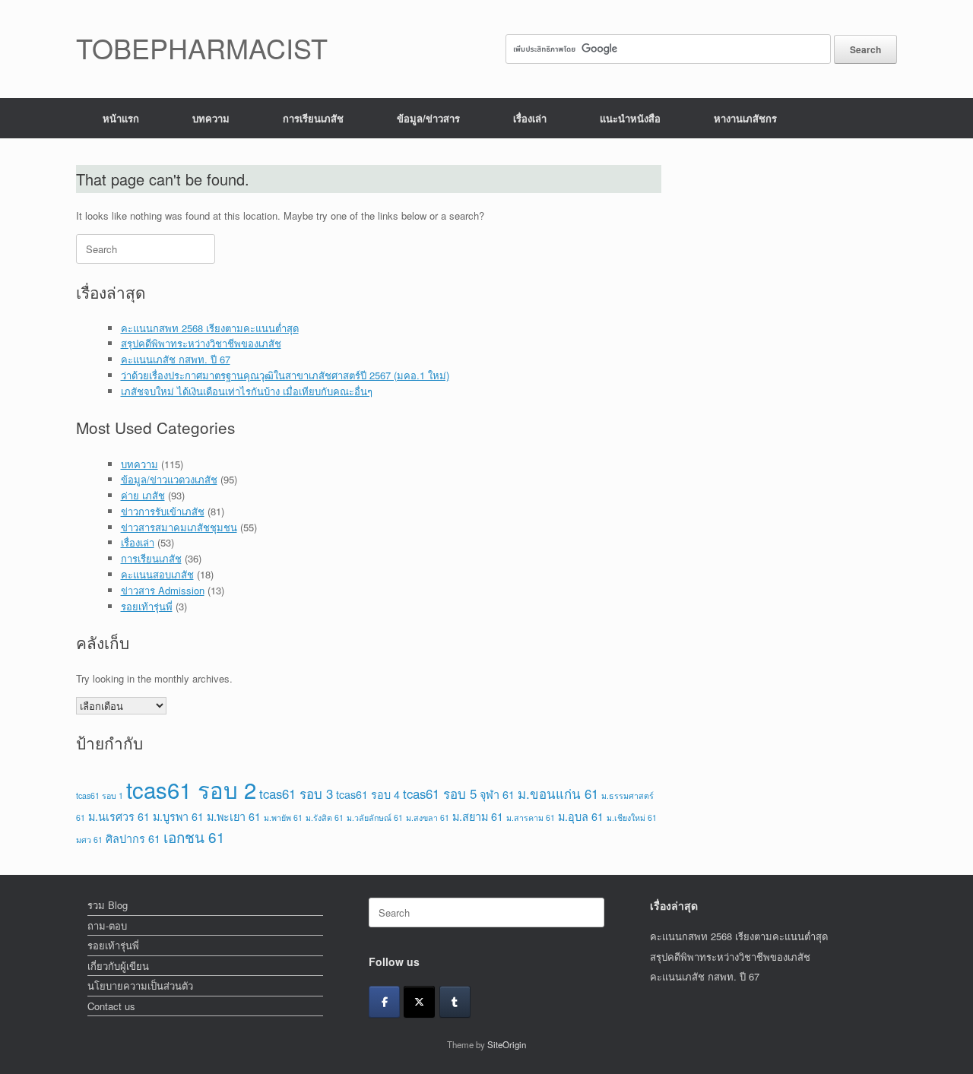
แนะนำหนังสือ (630, 118)
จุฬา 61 (497, 794)
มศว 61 (89, 839)
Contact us (111, 1006)
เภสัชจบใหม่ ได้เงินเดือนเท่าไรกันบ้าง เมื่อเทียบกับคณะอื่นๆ (246, 391)
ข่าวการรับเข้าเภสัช (162, 511)
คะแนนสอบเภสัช (157, 574)
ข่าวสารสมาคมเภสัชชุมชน (179, 527)
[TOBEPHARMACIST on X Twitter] (419, 1002)
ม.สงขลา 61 (427, 817)
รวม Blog (107, 905)
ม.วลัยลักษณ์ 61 (375, 817)
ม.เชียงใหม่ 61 (632, 817)
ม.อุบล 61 (581, 816)
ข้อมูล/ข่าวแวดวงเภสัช (169, 479)
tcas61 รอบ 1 (99, 795)
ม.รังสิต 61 (325, 817)
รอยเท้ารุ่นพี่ (147, 606)
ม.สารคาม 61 (530, 817)
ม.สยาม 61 (477, 816)
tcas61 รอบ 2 (191, 789)
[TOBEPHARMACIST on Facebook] (384, 1002)
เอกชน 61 (194, 836)
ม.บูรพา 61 (178, 816)
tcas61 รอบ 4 (368, 794)
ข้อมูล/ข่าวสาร (428, 118)
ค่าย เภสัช (143, 495)
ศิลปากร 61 (133, 838)
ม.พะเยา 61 (234, 816)
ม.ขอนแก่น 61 (558, 793)
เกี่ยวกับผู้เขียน (118, 965)
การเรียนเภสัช (313, 118)
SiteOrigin (506, 1044)
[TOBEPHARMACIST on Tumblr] (455, 1002)
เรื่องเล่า (530, 118)
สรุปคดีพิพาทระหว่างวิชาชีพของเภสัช (201, 343)
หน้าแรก (121, 118)
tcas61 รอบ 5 (440, 793)
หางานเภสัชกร (745, 118)
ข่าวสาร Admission (162, 590)
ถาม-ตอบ (107, 925)
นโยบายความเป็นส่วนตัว (140, 985)
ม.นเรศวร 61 (119, 816)
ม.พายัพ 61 (283, 817)
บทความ (211, 118)
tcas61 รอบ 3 (296, 793)
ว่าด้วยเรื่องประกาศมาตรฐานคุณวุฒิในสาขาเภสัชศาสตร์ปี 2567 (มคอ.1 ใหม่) (285, 375)
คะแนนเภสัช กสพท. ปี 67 (175, 359)
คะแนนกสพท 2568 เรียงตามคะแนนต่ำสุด (210, 328)
